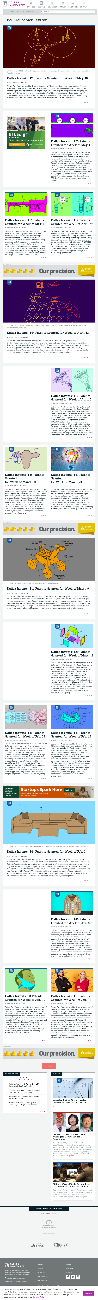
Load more (49, 1066)
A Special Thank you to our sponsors (49, 1208)
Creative (41, 7)
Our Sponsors (43, 1276)
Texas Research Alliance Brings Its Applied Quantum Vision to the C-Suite (24, 1091)
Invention (73, 7)
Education (52, 7)
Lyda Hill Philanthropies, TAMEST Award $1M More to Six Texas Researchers (70, 1137)
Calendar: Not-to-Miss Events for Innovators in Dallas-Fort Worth (21, 1079)
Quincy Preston (14, 83)
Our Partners (42, 1280)
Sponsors (21, 12)
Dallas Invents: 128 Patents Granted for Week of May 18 (47, 78)
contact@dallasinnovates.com (15, 1278)
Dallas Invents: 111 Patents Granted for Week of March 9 (48, 588)
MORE (86, 103)
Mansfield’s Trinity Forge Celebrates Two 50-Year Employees (24, 1097)
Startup (83, 7)
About (12, 12)
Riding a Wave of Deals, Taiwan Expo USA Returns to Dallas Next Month (24, 1085)
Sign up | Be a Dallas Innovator (48, 1286)
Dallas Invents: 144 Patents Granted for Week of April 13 (48, 333)
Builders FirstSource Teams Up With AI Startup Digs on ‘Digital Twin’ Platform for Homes (24, 1105)
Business (31, 7)
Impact (63, 7)
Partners (29, 12)
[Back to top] (90, 1286)
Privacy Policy (39, 1297)
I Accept (88, 1293)
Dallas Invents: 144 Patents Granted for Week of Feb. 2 (46, 851)
